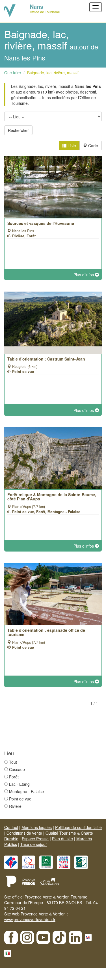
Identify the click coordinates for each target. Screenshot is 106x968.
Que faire (12, 72)
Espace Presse (35, 838)
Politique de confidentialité (78, 827)
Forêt (14, 777)
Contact (11, 827)
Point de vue (20, 799)
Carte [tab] (92, 145)
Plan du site (62, 838)
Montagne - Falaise (26, 791)
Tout (13, 762)
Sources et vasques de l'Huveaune (40, 223)
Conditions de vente (24, 833)
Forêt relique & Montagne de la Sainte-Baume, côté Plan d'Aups (51, 497)
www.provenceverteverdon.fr (29, 919)
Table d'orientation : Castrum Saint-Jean (46, 359)
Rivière (15, 806)
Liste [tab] (71, 145)
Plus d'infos (84, 274)
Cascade (17, 769)
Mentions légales (36, 827)
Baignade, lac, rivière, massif (53, 72)
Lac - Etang (19, 784)
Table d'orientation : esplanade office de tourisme (46, 632)
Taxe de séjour (33, 844)
